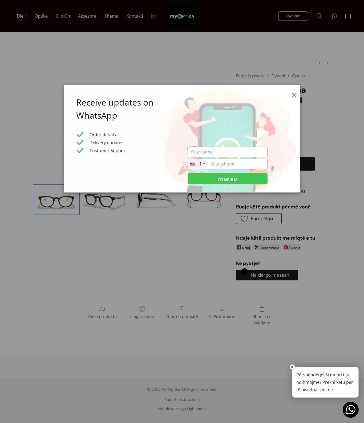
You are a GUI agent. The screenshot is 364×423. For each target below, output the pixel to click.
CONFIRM (227, 180)
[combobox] (197, 164)
